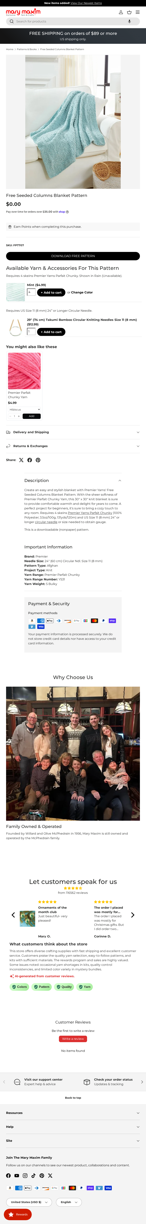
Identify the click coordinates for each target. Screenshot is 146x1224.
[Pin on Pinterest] (38, 460)
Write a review (73, 1039)
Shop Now (97, 3)
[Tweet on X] (21, 460)
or (80, 292)
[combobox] (73, 21)
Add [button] (31, 416)
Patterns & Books (27, 49)
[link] (24, 371)
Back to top (73, 1097)
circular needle (46, 522)
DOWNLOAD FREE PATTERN (73, 256)
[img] (73, 888)
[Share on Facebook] (29, 460)
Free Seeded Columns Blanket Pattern (62, 49)
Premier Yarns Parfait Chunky (90, 513)
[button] (129, 21)
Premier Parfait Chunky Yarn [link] (19, 395)
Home (9, 49)
